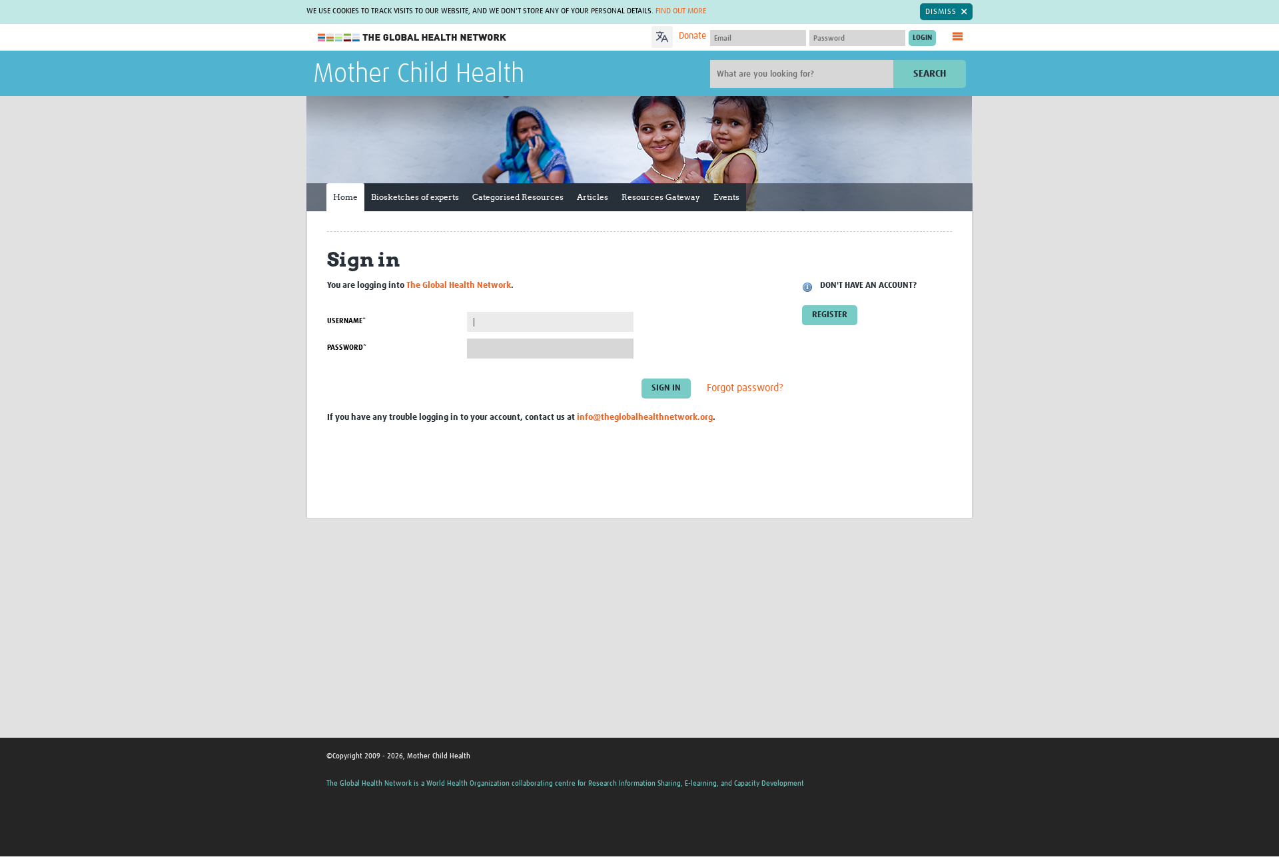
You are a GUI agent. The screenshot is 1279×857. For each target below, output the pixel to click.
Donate (692, 36)
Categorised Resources (518, 197)
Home (345, 197)
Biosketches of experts (415, 197)
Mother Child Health (418, 74)
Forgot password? (745, 388)
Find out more (680, 11)
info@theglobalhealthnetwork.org (645, 417)
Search (929, 74)
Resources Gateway (661, 197)
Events (726, 197)
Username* (346, 321)
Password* (346, 347)
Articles (592, 197)
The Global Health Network (412, 37)
